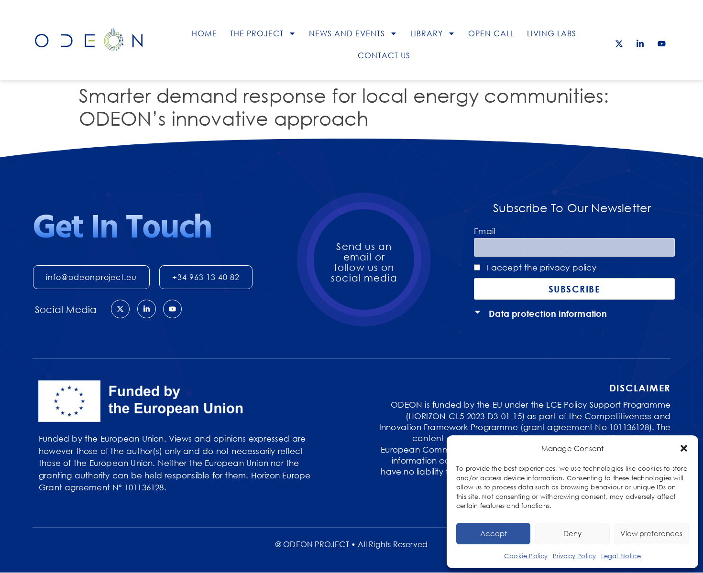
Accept (493, 533)
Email (484, 231)
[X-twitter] (619, 43)
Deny (572, 533)
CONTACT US (384, 55)
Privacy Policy (574, 556)
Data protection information (548, 313)
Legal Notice (621, 556)
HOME (204, 33)
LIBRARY (426, 33)
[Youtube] (661, 43)
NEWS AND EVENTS (347, 33)
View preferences (651, 533)
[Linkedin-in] (640, 43)
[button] (684, 448)
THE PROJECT (257, 33)
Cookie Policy (526, 556)
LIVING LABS (551, 33)
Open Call (491, 33)
